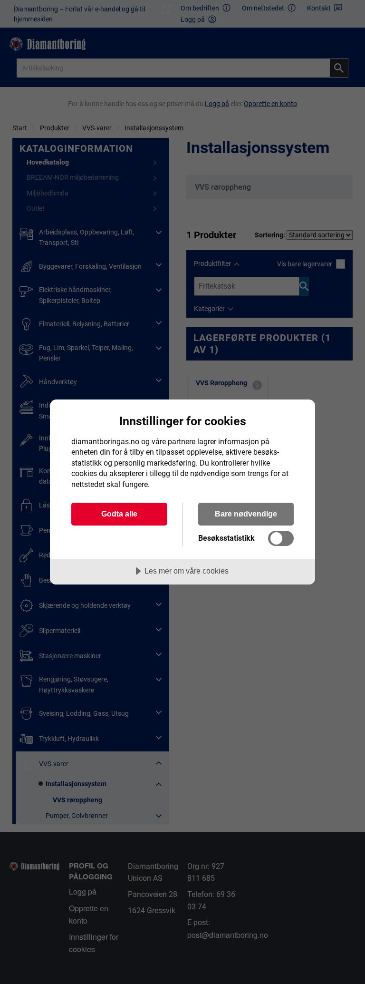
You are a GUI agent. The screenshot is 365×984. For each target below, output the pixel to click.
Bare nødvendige (246, 513)
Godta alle (119, 513)
